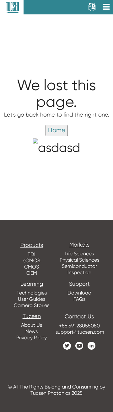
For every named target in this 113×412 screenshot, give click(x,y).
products (31, 245)
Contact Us (79, 316)
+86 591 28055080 (79, 326)
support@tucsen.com (79, 332)
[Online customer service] (103, 288)
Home (56, 130)
